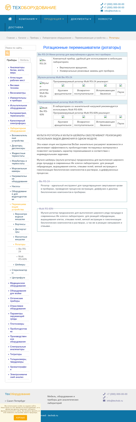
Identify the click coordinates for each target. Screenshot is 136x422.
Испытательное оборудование (18, 106)
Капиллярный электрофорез (18, 122)
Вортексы (20, 224)
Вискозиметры (18, 92)
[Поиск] (7, 53)
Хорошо (20, 418)
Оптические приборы (16, 299)
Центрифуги (18, 277)
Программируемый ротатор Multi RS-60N (60, 102)
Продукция (53, 19)
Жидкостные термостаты (18, 154)
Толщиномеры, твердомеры (18, 360)
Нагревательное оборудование (19, 179)
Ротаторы (20, 244)
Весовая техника (14, 86)
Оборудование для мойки (18, 292)
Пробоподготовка (18, 330)
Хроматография (18, 368)
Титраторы (16, 354)
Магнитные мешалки (21, 238)
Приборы (12, 60)
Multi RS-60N (22, 257)
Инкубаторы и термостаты (19, 162)
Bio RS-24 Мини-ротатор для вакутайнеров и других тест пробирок (74, 54)
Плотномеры (17, 323)
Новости (105, 19)
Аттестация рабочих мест (17, 79)
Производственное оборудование (18, 339)
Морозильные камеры (19, 169)
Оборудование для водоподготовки (19, 195)
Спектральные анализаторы (18, 348)
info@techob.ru (112, 10)
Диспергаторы (20, 230)
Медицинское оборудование (18, 284)
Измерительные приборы (18, 99)
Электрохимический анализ (18, 375)
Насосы (16, 186)
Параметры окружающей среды (17, 316)
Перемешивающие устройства (19, 207)
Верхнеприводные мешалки (21, 217)
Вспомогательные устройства (19, 138)
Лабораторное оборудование (18, 129)
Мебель (24, 60)
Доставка (15, 27)
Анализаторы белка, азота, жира (17, 70)
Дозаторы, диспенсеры (18, 147)
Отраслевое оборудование (18, 307)
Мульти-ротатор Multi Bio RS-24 (55, 77)
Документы (80, 19)
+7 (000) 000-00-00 (113, 4)
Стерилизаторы (19, 271)
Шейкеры (20, 264)
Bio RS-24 (22, 250)
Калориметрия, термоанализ (18, 114)
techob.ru (53, 415)
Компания (27, 19)
